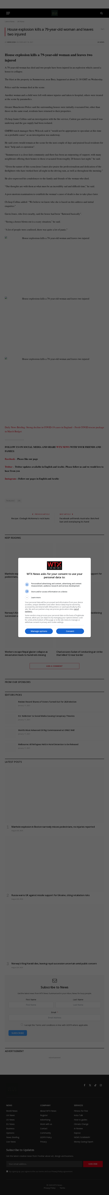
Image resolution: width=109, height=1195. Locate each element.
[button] (54, 598)
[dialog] (54, 597)
